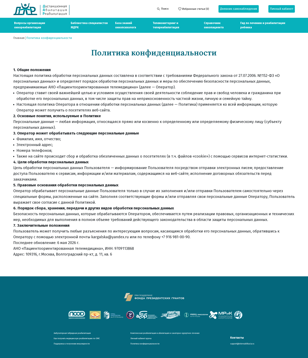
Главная (19, 38)
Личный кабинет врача (140, 338)
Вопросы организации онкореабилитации (29, 25)
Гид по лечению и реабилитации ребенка (262, 25)
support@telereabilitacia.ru (242, 344)
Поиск (164, 8)
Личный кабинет (281, 9)
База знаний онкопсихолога (125, 25)
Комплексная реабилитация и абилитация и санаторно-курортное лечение (165, 333)
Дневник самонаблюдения (238, 9)
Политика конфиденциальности (144, 344)
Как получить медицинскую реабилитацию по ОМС (77, 338)
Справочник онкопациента (214, 25)
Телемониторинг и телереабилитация (166, 25)
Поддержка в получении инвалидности (72, 344)
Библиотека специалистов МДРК (89, 25)
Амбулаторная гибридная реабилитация (72, 333)
